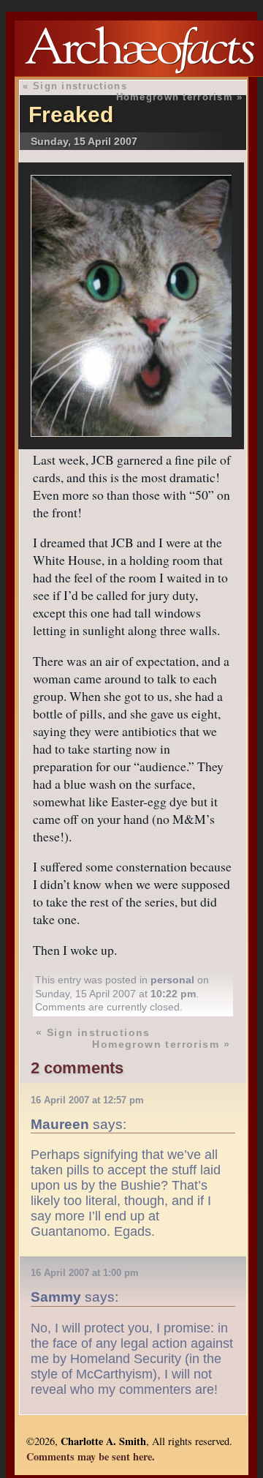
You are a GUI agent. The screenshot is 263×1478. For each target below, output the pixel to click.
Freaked (70, 114)
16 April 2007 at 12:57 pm (87, 1100)
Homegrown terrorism (174, 96)
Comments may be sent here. (90, 1456)
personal (172, 980)
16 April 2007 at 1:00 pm (85, 1272)
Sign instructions (80, 85)
